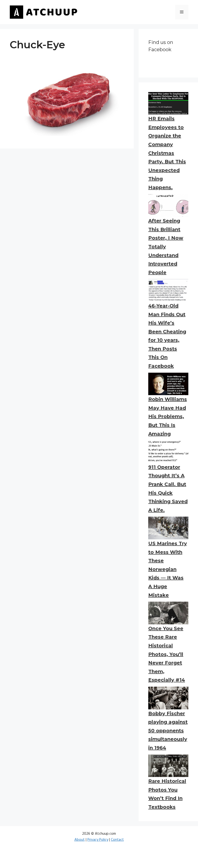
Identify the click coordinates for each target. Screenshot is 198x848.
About (79, 840)
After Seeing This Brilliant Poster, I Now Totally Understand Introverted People (165, 246)
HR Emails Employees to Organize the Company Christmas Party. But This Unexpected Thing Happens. (167, 153)
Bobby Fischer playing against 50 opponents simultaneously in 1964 (168, 731)
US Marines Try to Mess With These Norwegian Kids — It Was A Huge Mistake (167, 569)
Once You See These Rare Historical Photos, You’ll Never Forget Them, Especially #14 (166, 654)
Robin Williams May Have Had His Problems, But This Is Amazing (167, 416)
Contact (117, 840)
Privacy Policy (97, 840)
